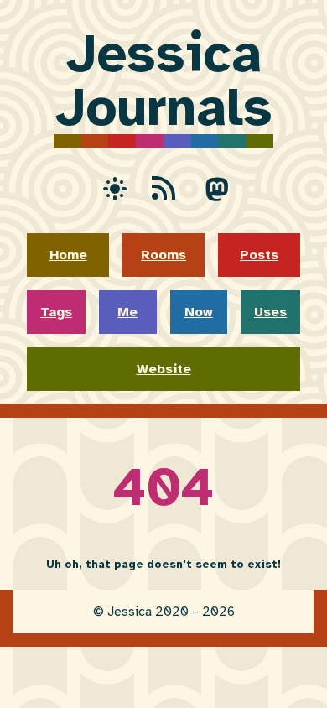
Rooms (163, 255)
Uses (270, 312)
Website (164, 369)
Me (127, 312)
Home (68, 255)
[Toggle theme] (109, 187)
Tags (56, 312)
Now (198, 312)
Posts (259, 255)
